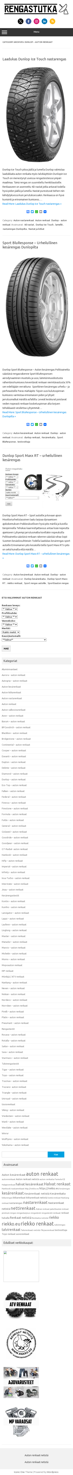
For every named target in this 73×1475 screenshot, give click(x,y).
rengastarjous (23, 1213)
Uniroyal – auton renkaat (14, 1098)
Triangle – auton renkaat (14, 1092)
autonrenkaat (8, 1179)
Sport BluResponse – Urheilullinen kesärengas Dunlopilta (29, 245)
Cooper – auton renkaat (14, 750)
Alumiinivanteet (10, 669)
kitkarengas (7, 1198)
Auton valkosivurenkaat (14, 709)
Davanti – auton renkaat (14, 756)
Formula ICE (60, 1179)
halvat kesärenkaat (29, 1184)
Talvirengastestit (10, 1063)
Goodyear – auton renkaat (15, 843)
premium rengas (9, 1213)
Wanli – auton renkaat (13, 1121)
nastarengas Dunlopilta (15, 229)
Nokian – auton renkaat (13, 994)
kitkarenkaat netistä (36, 1197)
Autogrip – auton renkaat (14, 680)
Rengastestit (8, 1029)
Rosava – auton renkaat (14, 1034)
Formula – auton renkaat (14, 814)
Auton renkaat (42, 220)
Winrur (5, 1133)
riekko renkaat (14, 583)
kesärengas (64, 1189)
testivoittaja (24, 441)
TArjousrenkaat (47, 1230)
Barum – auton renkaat (13, 721)
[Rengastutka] (36, 14)
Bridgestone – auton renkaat (16, 739)
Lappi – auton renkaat (13, 918)
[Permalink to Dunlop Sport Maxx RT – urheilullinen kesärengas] (36, 507)
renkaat (57, 1213)
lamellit (59, 224)
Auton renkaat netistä (27, 1179)
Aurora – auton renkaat (13, 675)
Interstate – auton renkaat (15, 884)
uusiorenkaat (22, 1234)
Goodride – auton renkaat (15, 837)
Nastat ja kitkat (36, 229)
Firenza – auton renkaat (14, 802)
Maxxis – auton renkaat (14, 947)
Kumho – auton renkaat (14, 907)
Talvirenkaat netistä (30, 1230)
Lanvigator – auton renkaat (15, 913)
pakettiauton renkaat (59, 1209)
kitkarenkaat (19, 1197)
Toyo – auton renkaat (13, 1075)
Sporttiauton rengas (58, 583)
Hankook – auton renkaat (14, 855)
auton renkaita (47, 1179)
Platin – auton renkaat (13, 1017)
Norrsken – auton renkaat (15, 1005)
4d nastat (29, 224)
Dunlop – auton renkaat (14, 779)
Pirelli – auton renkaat (13, 1011)
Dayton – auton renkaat (14, 762)
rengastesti (36, 1213)
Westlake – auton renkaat (15, 1127)
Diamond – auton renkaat (15, 773)
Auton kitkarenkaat (11, 692)
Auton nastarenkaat (23, 220)
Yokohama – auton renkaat (15, 1145)
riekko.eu (11, 1223)
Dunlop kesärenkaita (35, 579)
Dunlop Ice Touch (45, 224)
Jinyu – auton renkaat (12, 889)
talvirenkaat (11, 1230)
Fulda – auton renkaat (13, 820)
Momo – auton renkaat (13, 959)
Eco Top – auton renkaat (14, 785)
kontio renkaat (54, 1198)
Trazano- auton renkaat (14, 1087)
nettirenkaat (23, 1208)
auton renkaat (42, 1174)
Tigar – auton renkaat (13, 1069)
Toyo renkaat (8, 1234)
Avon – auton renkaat (12, 715)
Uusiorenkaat (8, 1104)
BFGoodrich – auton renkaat (16, 727)
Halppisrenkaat (8, 1185)
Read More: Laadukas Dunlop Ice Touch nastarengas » (31, 203)
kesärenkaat (13, 1193)
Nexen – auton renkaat (13, 988)
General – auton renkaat (14, 826)
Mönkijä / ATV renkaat (13, 976)
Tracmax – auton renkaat (14, 1081)
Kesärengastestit (10, 895)
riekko (54, 1217)
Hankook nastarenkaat (13, 1188)
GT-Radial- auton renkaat (15, 849)
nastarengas (16, 1203)
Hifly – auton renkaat (12, 860)
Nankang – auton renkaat (14, 982)
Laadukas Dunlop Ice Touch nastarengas (34, 59)
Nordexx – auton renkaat (14, 1000)
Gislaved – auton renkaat (14, 831)
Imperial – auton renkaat (14, 866)
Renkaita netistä (40, 1218)
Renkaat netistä (20, 1217)
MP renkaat (7, 971)
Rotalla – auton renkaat (14, 1040)
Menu (36, 31)
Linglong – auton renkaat (14, 930)
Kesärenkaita (48, 437)
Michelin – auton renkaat (14, 953)
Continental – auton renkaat (16, 744)
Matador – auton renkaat (14, 942)
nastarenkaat (35, 1202)
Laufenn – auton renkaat (14, 924)
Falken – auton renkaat (13, 791)
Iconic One (19, 1472)
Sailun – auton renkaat (13, 1046)
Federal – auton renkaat (14, 797)
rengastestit (46, 1213)
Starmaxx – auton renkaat (15, 1058)
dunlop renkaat (32, 437)
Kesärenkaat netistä (36, 1193)
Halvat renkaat (57, 1184)
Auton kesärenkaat (23, 433)
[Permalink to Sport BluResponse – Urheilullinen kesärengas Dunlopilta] (36, 361)
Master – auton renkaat (14, 936)
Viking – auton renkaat (13, 1110)
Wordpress (52, 1472)
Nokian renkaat (42, 1209)
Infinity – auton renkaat (13, 872)
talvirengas (59, 1225)
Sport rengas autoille (35, 583)
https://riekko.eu (49, 1188)
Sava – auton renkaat (12, 1052)
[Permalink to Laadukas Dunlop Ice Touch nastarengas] (36, 161)
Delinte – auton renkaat (14, 768)
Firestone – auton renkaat (15, 808)
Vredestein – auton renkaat (15, 1116)
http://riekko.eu (32, 1189)
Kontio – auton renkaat (13, 901)
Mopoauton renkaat (12, 965)
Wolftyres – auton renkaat (15, 1139)
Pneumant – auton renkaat (15, 1023)
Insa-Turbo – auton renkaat (16, 878)
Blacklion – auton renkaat (14, 733)
